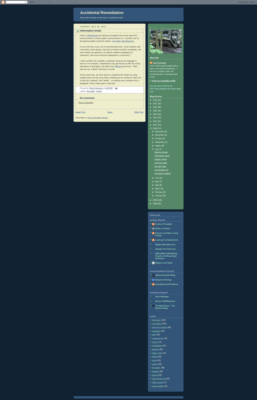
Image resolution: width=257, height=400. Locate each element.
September (160, 142)
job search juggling (163, 173)
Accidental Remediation (102, 12)
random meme (161, 159)
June (157, 178)
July (157, 149)
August (158, 146)
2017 (155, 104)
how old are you (159, 379)
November (159, 135)
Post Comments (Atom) (97, 118)
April (157, 185)
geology (155, 349)
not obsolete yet (161, 170)
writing (99, 91)
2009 (155, 200)
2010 (155, 128)
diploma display (161, 152)
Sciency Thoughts (163, 224)
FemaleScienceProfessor (166, 284)
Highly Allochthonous (165, 245)
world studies (157, 386)
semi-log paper (161, 163)
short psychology (159, 327)
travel (154, 360)
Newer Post (80, 112)
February (159, 192)
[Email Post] (115, 88)
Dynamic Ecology (163, 280)
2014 (155, 114)
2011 (155, 125)
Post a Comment (86, 103)
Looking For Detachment (166, 240)
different (118, 66)
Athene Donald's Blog (165, 275)
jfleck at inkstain (162, 229)
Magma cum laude (163, 263)
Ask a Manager (162, 297)
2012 (155, 121)
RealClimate (92, 35)
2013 (155, 118)
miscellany (156, 324)
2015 (155, 111)
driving (155, 375)
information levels (162, 156)
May (157, 182)
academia (156, 331)
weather (155, 371)
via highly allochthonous (123, 41)
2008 (155, 204)
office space (157, 382)
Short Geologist (159, 63)
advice (155, 342)
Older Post (139, 112)
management (157, 338)
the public (91, 91)
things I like (157, 353)
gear (154, 335)
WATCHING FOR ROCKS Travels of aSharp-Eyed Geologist (166, 256)
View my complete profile (163, 81)
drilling (155, 357)
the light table (160, 167)
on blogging (157, 346)
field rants (156, 320)
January (159, 196)
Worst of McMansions (165, 301)
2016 (155, 107)
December (159, 132)
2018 (155, 100)
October (159, 139)
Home (109, 112)
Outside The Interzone (165, 249)
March (158, 189)
